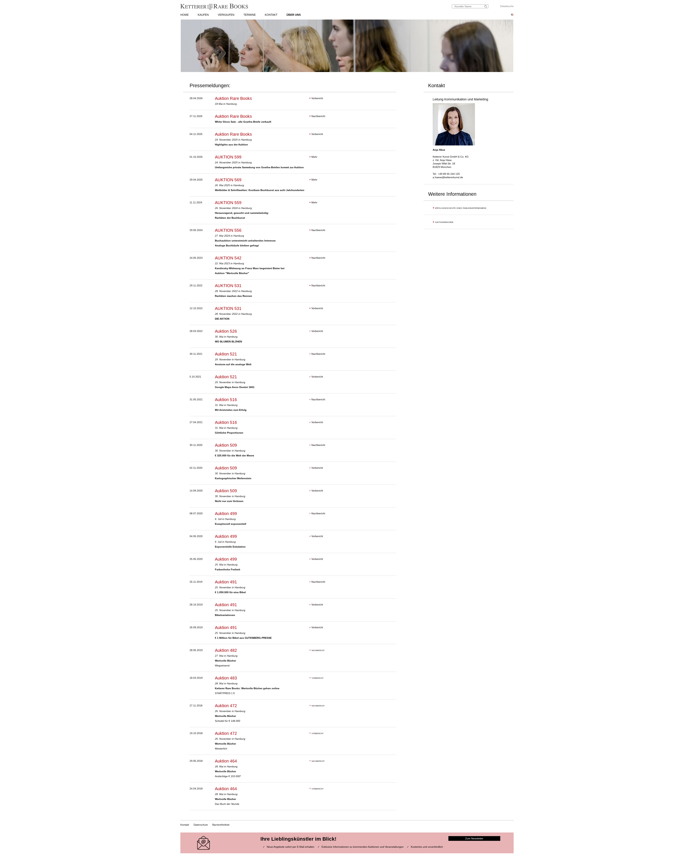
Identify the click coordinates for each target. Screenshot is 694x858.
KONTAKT (271, 14)
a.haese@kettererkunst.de (448, 177)
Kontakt (184, 824)
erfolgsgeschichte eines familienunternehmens (459, 207)
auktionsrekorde (443, 222)
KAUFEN (203, 14)
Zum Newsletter (474, 838)
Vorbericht (316, 98)
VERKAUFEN (226, 14)
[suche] (486, 6)
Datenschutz (201, 824)
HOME (184, 14)
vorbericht (316, 677)
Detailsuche (507, 6)
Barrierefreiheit (220, 824)
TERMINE (249, 14)
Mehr (313, 156)
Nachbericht (317, 116)
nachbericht (317, 650)
